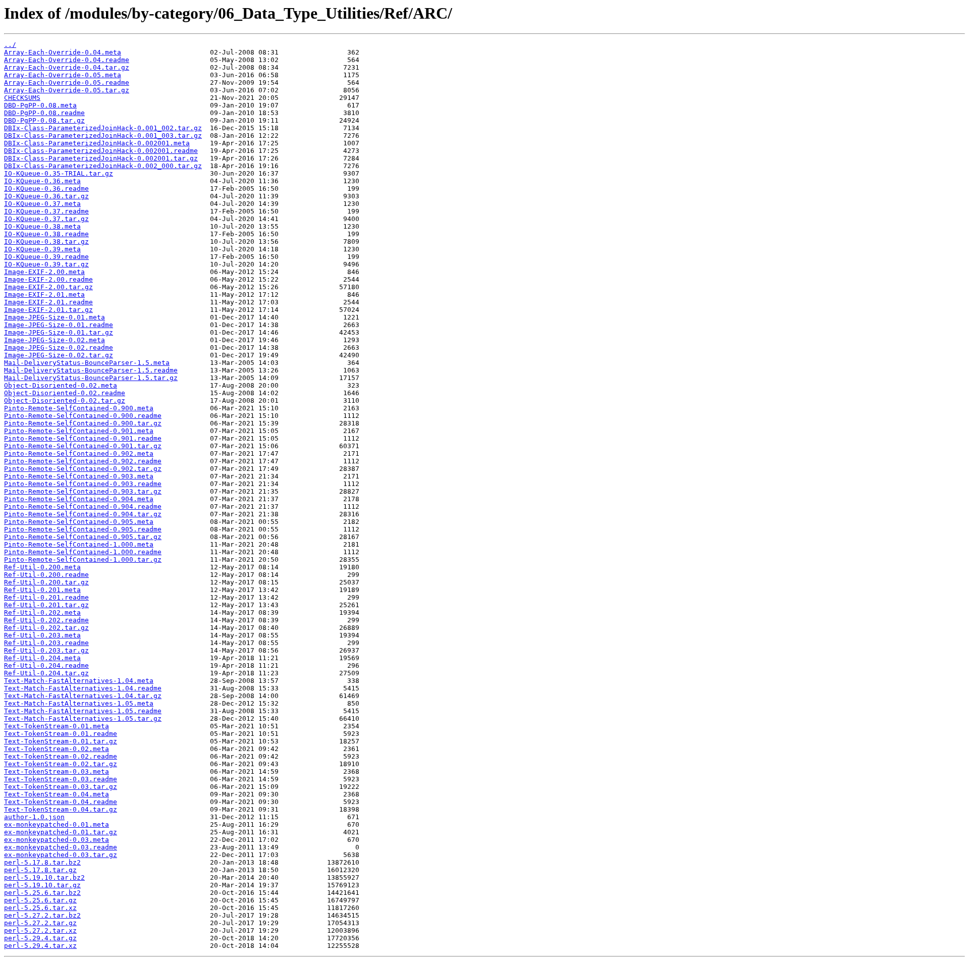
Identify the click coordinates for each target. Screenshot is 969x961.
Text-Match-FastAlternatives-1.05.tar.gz (83, 718)
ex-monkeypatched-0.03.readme (60, 847)
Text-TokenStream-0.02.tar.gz (60, 764)
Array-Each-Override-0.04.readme (66, 60)
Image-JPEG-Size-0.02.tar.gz (58, 355)
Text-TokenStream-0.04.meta (56, 794)
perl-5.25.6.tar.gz (40, 900)
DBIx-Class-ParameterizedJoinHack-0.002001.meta (97, 143)
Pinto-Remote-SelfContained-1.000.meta (78, 544)
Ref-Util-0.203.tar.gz (46, 650)
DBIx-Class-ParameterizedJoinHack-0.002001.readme (101, 150)
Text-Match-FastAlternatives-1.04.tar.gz (83, 696)
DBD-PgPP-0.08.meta (40, 105)
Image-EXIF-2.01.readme (48, 302)
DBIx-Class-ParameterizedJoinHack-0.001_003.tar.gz (103, 135)
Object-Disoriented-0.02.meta (60, 385)
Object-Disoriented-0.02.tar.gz (64, 400)
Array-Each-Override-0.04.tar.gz (66, 67)
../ (10, 44)
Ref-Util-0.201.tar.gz (46, 605)
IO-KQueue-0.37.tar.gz (46, 219)
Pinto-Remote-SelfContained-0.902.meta (78, 453)
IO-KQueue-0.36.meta (42, 181)
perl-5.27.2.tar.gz (40, 923)
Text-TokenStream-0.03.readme (60, 779)
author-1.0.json (34, 817)
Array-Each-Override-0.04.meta (62, 52)
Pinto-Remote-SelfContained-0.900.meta (78, 408)
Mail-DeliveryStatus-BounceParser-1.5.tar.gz (91, 378)
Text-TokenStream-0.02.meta (56, 749)
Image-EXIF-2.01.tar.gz (48, 309)
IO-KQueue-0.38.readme (46, 234)
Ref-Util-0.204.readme (46, 665)
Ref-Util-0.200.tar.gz (46, 582)
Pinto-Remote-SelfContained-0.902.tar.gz (83, 468)
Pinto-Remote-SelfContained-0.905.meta (78, 521)
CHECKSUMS (22, 97)
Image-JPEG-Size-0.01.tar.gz (58, 332)
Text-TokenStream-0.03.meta (56, 771)
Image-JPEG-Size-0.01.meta (54, 317)
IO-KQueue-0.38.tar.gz (46, 241)
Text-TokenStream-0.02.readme (60, 756)
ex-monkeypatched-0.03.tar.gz (60, 855)
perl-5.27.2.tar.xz (40, 930)
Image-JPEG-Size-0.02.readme (58, 347)
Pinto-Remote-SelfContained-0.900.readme (83, 415)
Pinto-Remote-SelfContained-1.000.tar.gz (83, 559)
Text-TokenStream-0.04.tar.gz (60, 809)
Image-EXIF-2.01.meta (44, 294)
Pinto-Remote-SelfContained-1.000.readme (83, 552)
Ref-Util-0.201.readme (46, 597)
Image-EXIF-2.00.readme (48, 279)
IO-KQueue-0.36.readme (46, 188)
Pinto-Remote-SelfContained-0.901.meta (78, 431)
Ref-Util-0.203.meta (42, 635)
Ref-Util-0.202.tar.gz (46, 627)
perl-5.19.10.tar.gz (42, 885)
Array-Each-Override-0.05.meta (62, 75)
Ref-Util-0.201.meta (42, 590)
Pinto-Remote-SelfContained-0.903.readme (83, 484)
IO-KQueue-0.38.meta (42, 226)
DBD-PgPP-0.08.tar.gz (44, 120)
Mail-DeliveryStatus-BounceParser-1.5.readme (91, 370)
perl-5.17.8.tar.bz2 (42, 862)
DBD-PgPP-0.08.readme (44, 113)
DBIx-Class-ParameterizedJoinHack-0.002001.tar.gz (101, 158)
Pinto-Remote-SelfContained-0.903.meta (78, 476)
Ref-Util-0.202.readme (46, 620)
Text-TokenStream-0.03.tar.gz (60, 786)
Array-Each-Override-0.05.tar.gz (66, 90)
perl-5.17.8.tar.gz (40, 870)
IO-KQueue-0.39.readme (46, 256)
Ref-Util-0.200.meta (42, 567)
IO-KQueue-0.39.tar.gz (46, 264)
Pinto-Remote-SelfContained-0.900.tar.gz (83, 423)
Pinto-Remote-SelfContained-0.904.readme (83, 506)
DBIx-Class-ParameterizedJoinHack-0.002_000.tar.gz (103, 166)
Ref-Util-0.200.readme (46, 574)
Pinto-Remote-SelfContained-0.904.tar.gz (83, 514)
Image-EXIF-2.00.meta (44, 272)
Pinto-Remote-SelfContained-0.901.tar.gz (83, 446)
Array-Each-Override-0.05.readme (66, 82)
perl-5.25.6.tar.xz (40, 908)
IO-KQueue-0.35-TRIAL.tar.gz (58, 173)
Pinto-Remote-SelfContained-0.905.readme (83, 529)
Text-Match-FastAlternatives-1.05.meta (78, 703)
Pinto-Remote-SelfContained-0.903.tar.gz (83, 491)
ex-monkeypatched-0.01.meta (56, 824)
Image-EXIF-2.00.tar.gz (48, 287)
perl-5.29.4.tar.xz (40, 945)
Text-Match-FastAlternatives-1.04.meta (78, 680)
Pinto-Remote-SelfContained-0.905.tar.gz (83, 537)
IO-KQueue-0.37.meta (42, 203)
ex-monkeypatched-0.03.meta (56, 839)
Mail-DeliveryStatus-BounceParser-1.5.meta (87, 362)
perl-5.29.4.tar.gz (40, 938)
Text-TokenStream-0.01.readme (60, 733)
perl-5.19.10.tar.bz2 (44, 877)
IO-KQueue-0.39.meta (42, 249)
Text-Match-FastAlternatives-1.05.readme (83, 711)
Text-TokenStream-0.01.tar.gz (60, 741)
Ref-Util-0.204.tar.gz (46, 673)
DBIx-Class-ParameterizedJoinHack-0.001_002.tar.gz (103, 128)
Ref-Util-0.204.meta (42, 658)
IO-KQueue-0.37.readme (46, 211)
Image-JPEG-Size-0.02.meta (54, 340)
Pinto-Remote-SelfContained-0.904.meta (78, 499)
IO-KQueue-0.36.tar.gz (46, 196)
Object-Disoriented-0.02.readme (64, 393)
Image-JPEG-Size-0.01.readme (58, 325)
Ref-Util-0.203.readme (46, 643)
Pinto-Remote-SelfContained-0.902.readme (83, 461)
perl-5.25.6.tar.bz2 (42, 892)
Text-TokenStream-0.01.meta (56, 726)
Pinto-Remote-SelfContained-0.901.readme (83, 438)
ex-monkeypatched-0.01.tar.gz (60, 832)
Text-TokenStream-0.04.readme (60, 802)
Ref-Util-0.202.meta (42, 612)
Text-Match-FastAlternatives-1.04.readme (83, 688)
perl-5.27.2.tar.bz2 (42, 915)
